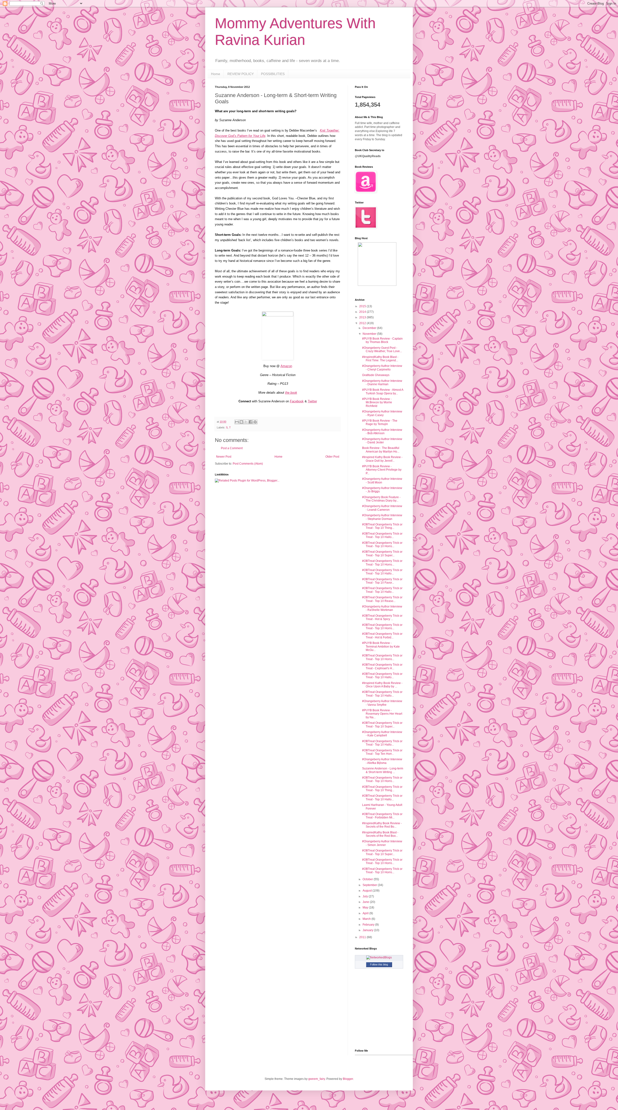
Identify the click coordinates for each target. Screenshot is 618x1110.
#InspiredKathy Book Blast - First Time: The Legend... (380, 358)
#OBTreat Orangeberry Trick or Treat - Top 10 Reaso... (382, 599)
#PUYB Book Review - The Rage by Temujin (379, 422)
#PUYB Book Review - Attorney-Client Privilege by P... (381, 470)
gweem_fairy (316, 1079)
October (368, 879)
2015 (363, 306)
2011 (363, 937)
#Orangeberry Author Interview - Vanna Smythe (382, 702)
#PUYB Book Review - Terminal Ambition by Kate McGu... (381, 646)
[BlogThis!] (241, 421)
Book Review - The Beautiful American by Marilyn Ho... (380, 449)
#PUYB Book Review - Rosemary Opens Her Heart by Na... (382, 714)
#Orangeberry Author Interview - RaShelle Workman (382, 608)
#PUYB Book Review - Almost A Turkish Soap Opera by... (382, 391)
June (366, 902)
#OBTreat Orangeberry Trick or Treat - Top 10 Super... (382, 553)
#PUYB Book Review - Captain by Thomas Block (382, 340)
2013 (363, 317)
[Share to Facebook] (250, 421)
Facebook (297, 401)
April (366, 913)
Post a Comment (232, 448)
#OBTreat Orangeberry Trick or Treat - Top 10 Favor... (382, 581)
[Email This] (236, 421)
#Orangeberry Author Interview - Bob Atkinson (382, 431)
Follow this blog (379, 964)
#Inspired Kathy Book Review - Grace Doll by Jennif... (382, 458)
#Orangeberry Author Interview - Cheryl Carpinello (382, 367)
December (370, 328)
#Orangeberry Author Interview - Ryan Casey (382, 413)
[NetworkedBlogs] (379, 957)
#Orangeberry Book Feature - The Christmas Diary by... (381, 499)
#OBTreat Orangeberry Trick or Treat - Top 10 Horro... (382, 544)
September (370, 885)
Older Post (332, 456)
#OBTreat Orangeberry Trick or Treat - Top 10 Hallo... (382, 535)
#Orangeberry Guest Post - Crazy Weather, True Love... (382, 349)
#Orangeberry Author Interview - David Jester (382, 440)
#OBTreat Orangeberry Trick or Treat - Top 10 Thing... (382, 526)
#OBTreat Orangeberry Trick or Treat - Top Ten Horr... (382, 752)
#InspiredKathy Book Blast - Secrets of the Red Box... (380, 834)
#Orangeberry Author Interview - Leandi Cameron (382, 507)
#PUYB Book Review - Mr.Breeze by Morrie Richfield (377, 402)
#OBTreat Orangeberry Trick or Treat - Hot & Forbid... (382, 635)
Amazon (286, 366)
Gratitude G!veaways (375, 375)
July (366, 896)
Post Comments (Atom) (248, 463)
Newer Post (223, 456)
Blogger (348, 1079)
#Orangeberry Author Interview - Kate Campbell (382, 733)
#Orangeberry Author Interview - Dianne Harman (382, 382)
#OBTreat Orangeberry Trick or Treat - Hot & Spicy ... (382, 617)
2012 (363, 323)
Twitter (312, 401)
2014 (363, 312)
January (368, 930)
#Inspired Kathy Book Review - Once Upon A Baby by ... (382, 684)
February (369, 924)
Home (215, 74)
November (370, 333)
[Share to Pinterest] (255, 421)
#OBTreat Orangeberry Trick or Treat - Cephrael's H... (382, 666)
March (367, 919)
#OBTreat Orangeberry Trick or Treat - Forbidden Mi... (382, 815)
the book (291, 392)
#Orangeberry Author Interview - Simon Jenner (382, 843)
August (367, 890)
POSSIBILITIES (273, 74)
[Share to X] (246, 421)
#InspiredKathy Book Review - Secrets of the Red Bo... (382, 825)
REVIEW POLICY (240, 74)
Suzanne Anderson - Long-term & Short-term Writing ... (382, 770)
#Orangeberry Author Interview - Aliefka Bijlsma (382, 761)
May (366, 907)
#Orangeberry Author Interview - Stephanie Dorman (382, 517)
